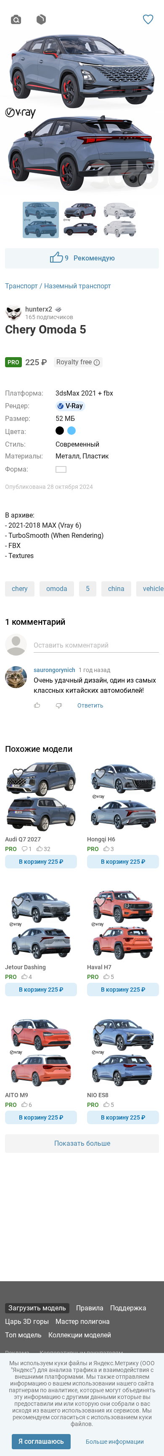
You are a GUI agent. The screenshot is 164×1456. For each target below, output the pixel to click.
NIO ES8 (97, 1095)
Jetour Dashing (25, 967)
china (116, 589)
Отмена (55, 742)
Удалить (107, 742)
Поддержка (128, 1308)
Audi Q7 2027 (23, 839)
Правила (89, 1308)
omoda (56, 589)
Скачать (108, 742)
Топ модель (23, 1335)
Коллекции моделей (79, 1335)
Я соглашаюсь (41, 1441)
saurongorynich (54, 670)
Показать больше (82, 1143)
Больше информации (115, 1441)
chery (20, 589)
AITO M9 (16, 1095)
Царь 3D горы (27, 1322)
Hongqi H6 (101, 839)
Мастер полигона (83, 1322)
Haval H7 (99, 967)
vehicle (153, 589)
